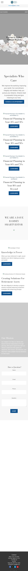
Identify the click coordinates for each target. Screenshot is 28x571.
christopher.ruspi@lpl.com (14, 564)
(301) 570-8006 (15, 556)
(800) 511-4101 (16, 558)
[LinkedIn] (15, 567)
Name (14, 370)
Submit (14, 411)
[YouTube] (18, 567)
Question (14, 398)
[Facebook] (10, 567)
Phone (14, 389)
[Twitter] (13, 567)
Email (14, 379)
